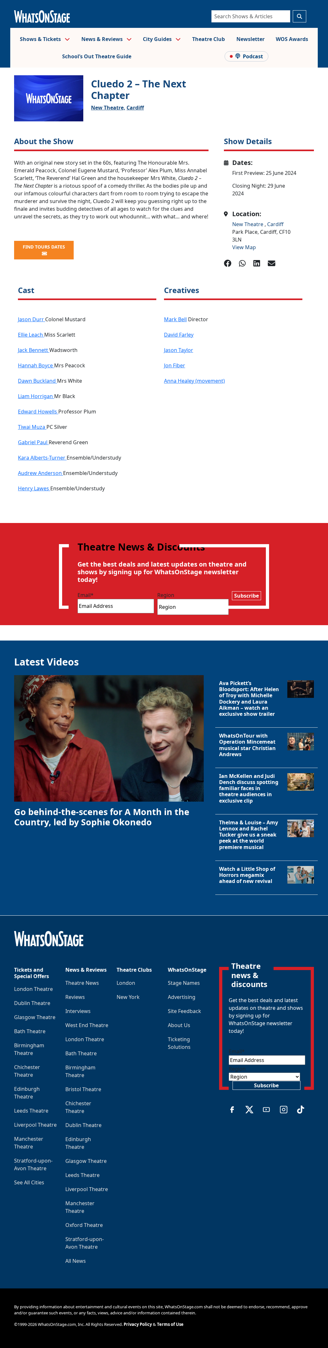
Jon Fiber (174, 365)
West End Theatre (86, 1025)
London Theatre (33, 989)
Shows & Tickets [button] (41, 39)
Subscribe (246, 595)
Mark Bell (175, 319)
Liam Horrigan (36, 396)
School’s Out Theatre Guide (96, 56)
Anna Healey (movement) (194, 380)
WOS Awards (292, 39)
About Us (179, 1025)
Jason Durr (31, 319)
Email (86, 595)
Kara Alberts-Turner (42, 457)
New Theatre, (108, 107)
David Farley (178, 334)
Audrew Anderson (40, 473)
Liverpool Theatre (35, 1124)
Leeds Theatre (31, 1110)
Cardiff (135, 107)
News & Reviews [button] (102, 39)
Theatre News (82, 982)
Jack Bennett (33, 350)
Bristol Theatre (83, 1089)
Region (165, 595)
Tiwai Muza (32, 426)
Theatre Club (208, 39)
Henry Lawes (34, 488)
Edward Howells (38, 411)
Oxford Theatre (84, 1225)
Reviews (75, 997)
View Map (244, 247)
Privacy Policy (138, 1324)
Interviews (78, 1011)
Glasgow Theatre (34, 1017)
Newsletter (250, 39)
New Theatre (248, 224)
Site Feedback (184, 1011)
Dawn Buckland (37, 380)
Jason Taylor (178, 350)
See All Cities (29, 1182)
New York (128, 997)
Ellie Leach (31, 334)
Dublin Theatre (32, 1003)
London (126, 982)
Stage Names (184, 982)
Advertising (181, 997)
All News (75, 1260)
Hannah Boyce (36, 365)
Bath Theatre (29, 1031)
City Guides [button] (158, 39)
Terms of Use (170, 1324)
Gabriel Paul (33, 442)
